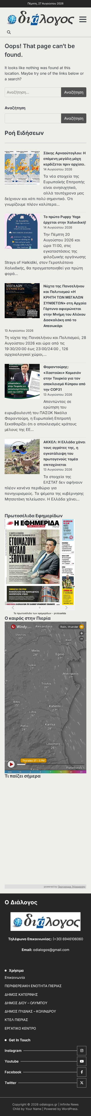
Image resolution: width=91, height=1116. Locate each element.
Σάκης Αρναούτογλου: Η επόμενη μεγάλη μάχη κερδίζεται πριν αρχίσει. (64, 158)
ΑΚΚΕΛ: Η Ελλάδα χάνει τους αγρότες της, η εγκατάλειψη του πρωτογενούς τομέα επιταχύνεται (64, 453)
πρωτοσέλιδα (25, 613)
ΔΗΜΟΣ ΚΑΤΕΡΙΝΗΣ (21, 995)
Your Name (33, 1109)
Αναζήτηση (15, 108)
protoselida (60, 613)
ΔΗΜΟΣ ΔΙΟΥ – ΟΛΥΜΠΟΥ (26, 1003)
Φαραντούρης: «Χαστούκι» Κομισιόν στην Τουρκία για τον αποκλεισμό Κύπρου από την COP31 (64, 378)
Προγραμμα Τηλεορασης (72, 886)
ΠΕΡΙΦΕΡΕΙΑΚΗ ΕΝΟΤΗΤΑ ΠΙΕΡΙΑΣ (33, 986)
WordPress (69, 1109)
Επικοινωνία (15, 977)
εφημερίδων (45, 613)
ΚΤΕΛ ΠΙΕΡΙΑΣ (16, 1020)
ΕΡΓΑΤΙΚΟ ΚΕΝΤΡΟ (20, 1028)
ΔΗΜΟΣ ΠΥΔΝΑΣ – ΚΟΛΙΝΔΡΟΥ (30, 1011)
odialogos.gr (48, 1104)
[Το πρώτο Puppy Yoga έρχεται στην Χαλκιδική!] (22, 232)
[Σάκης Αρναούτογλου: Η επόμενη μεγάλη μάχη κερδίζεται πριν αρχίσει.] (22, 168)
